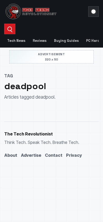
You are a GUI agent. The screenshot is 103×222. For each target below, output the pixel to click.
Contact (53, 155)
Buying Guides (66, 40)
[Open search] (9, 29)
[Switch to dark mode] (93, 11)
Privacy (74, 155)
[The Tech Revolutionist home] (44, 12)
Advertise (31, 155)
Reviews (39, 40)
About (10, 155)
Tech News (16, 40)
